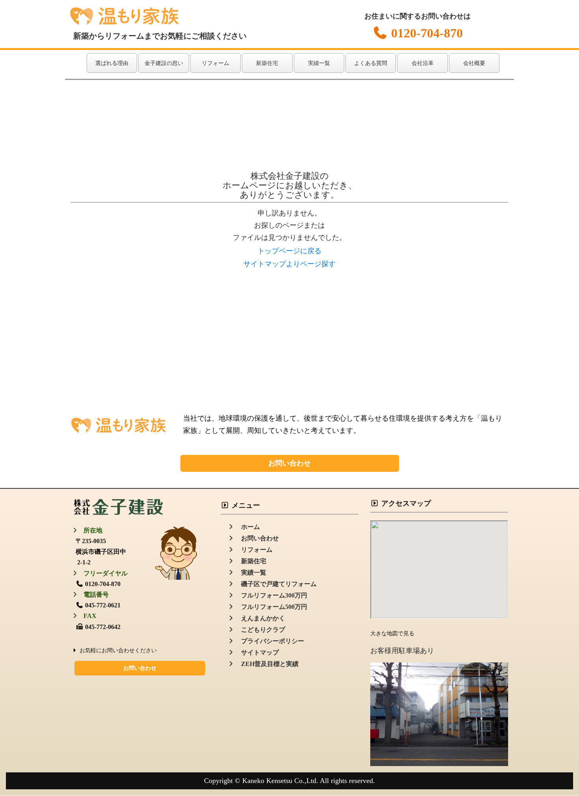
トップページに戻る (289, 251)
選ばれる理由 (111, 63)
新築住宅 (267, 63)
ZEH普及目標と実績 (267, 664)
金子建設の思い (164, 63)
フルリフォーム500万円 (271, 606)
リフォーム (215, 63)
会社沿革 (423, 63)
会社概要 (474, 63)
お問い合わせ (289, 463)
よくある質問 (370, 63)
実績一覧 (319, 63)
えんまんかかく (260, 618)
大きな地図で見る (392, 633)
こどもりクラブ (260, 629)
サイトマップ (257, 652)
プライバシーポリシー (269, 641)
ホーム (247, 526)
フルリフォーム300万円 (271, 595)
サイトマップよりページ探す (289, 264)
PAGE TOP (559, 765)
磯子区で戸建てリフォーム (276, 584)
